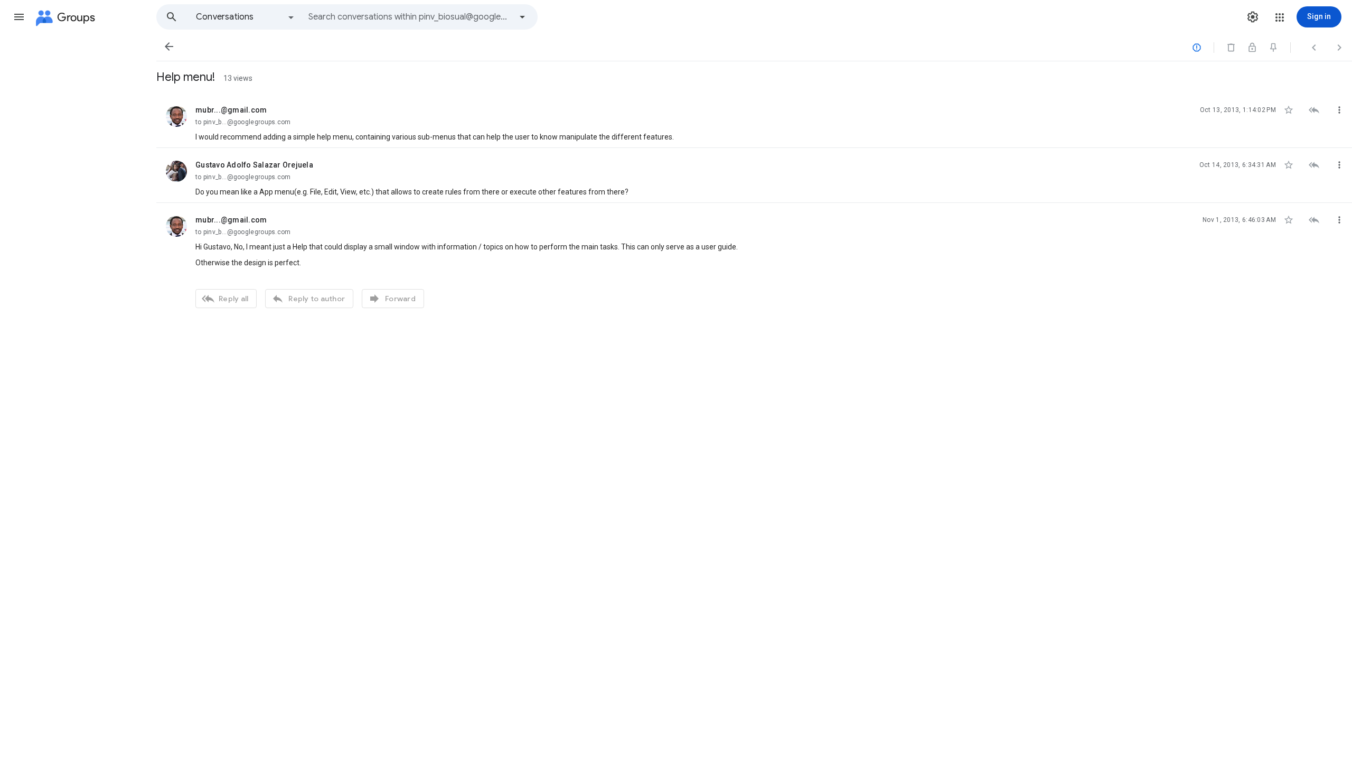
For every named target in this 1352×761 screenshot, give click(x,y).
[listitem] (754, 120)
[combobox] (410, 17)
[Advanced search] (522, 17)
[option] (245, 17)
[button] (19, 17)
